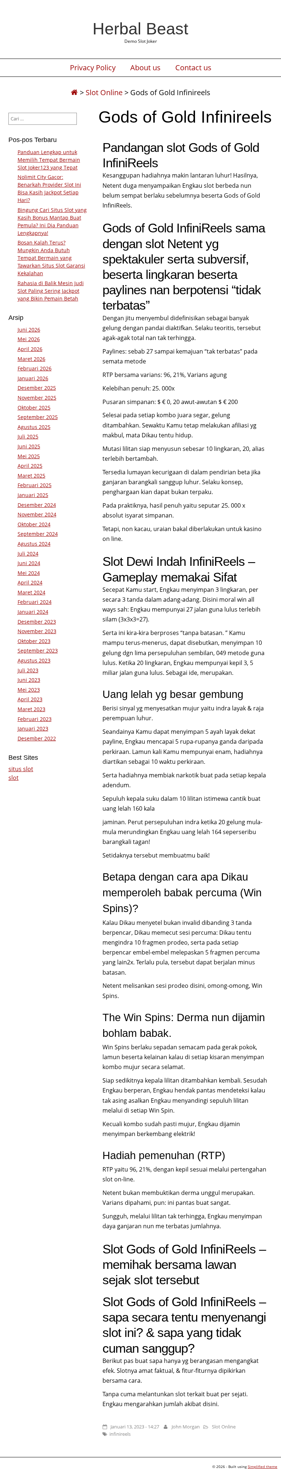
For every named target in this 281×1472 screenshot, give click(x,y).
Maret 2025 (31, 475)
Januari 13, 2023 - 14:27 (134, 1426)
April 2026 (30, 348)
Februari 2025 (35, 485)
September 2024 (38, 533)
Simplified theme (262, 1466)
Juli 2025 (28, 436)
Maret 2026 (31, 358)
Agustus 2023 (34, 660)
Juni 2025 (29, 446)
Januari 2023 (33, 728)
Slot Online (104, 92)
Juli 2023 (28, 670)
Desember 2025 (37, 387)
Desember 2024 (37, 504)
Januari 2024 (33, 611)
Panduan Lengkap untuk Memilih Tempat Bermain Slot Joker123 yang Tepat (49, 160)
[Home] (74, 92)
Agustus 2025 (34, 426)
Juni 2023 (29, 679)
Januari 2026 (33, 378)
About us (145, 67)
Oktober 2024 (34, 524)
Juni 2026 (29, 329)
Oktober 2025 (34, 407)
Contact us (193, 67)
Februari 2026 (35, 368)
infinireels (120, 1434)
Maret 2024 (31, 592)
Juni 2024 (29, 563)
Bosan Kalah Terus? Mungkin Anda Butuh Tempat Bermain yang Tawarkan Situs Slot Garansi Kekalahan (51, 258)
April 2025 (30, 465)
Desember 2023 (37, 621)
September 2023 (38, 650)
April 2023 (30, 699)
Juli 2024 (28, 553)
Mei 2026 (29, 339)
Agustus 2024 (34, 543)
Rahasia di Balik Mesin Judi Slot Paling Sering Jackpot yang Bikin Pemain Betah (51, 291)
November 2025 (37, 397)
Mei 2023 (29, 689)
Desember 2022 (37, 738)
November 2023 (37, 631)
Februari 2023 (35, 719)
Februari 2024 (35, 601)
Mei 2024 (29, 572)
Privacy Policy (93, 67)
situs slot (20, 769)
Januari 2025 (33, 495)
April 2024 (30, 582)
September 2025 (38, 417)
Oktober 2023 (34, 641)
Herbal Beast (140, 28)
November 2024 (37, 514)
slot (13, 778)
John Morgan (186, 1426)
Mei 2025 (29, 456)
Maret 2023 (31, 709)
